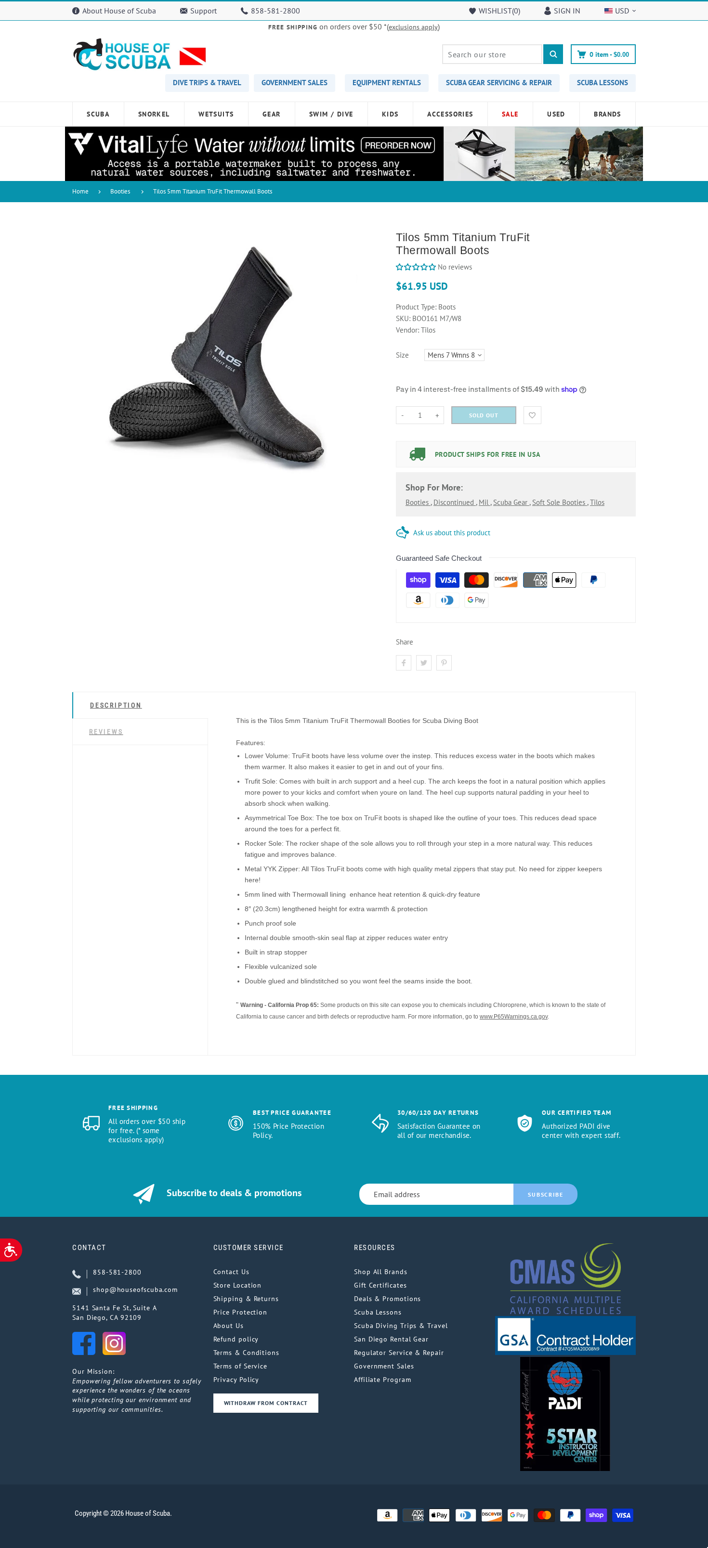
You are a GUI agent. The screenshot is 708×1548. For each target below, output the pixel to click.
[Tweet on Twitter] (424, 663)
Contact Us (231, 1271)
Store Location (237, 1285)
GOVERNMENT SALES (295, 82)
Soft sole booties (559, 502)
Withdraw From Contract (266, 1402)
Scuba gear (511, 502)
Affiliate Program (382, 1379)
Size (402, 355)
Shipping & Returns (246, 1298)
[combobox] (492, 54)
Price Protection (240, 1312)
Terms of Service (240, 1366)
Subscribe (545, 1194)
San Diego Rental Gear (391, 1339)
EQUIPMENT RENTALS (387, 82)
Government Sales (384, 1366)
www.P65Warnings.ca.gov (514, 1016)
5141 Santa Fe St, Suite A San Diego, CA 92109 (114, 1312)
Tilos (597, 502)
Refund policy (236, 1339)
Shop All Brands (380, 1271)
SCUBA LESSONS (602, 82)
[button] (416, 266)
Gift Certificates (380, 1285)
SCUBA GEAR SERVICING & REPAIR (499, 82)
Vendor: (407, 330)
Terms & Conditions (246, 1352)
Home (80, 191)
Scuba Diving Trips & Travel (401, 1325)
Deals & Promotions (387, 1298)
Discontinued (454, 502)
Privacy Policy (236, 1379)
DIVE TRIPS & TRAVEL (207, 82)
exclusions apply (413, 27)
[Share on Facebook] (403, 663)
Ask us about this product (451, 532)
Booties (120, 191)
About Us (228, 1325)
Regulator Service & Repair (399, 1352)
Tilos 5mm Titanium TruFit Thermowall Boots (212, 191)
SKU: (404, 318)
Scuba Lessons (378, 1312)
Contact (89, 1247)
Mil (484, 502)
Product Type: (416, 306)
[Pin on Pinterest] (444, 663)
